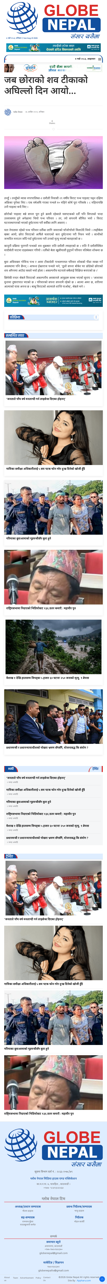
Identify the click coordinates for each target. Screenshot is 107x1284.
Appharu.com (84, 1280)
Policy (38, 1278)
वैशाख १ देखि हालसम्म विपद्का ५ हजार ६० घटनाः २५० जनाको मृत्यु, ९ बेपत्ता (47, 678)
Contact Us (46, 1278)
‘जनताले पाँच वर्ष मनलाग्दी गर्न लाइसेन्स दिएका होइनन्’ (36, 399)
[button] (100, 59)
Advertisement (27, 1278)
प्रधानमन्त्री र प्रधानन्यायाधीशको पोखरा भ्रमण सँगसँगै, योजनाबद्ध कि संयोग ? (47, 748)
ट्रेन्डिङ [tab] (96, 768)
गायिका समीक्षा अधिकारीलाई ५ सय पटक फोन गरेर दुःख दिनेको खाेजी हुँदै (45, 469)
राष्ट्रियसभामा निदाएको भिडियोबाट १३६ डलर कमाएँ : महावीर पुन (41, 608)
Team (15, 1278)
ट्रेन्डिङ (9, 856)
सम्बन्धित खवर (15, 336)
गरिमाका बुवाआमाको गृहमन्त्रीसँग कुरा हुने (28, 539)
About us (7, 1278)
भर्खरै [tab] (11, 768)
